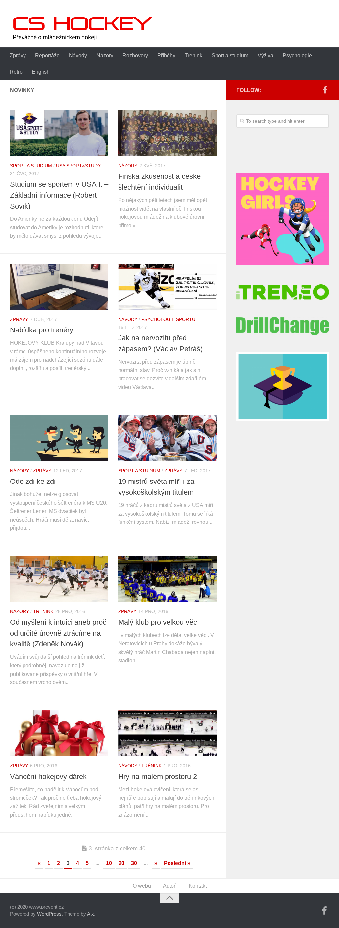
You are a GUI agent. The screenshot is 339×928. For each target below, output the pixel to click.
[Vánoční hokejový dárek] (59, 733)
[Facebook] (325, 90)
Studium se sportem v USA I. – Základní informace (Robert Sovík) (59, 195)
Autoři (170, 886)
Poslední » (177, 863)
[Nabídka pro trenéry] (59, 287)
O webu (142, 886)
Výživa (265, 55)
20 (121, 863)
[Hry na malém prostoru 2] (167, 733)
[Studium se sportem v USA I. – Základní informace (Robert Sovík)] (59, 133)
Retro (16, 72)
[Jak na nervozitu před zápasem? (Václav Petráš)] (167, 287)
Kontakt (198, 886)
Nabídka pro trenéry (41, 330)
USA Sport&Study (78, 165)
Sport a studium (230, 55)
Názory (104, 55)
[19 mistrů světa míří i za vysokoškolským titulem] (167, 438)
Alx (90, 914)
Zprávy (18, 55)
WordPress (49, 914)
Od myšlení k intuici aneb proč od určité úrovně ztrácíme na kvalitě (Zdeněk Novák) (58, 633)
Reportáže (47, 55)
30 (134, 863)
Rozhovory (135, 55)
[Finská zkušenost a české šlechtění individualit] (167, 133)
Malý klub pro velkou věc (157, 622)
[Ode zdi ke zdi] (59, 438)
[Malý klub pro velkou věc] (167, 579)
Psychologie (297, 55)
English (41, 72)
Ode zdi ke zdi (33, 481)
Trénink (193, 55)
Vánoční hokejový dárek (48, 776)
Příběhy (166, 55)
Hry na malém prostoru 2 (157, 776)
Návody (78, 55)
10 (109, 863)
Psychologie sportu (168, 319)
